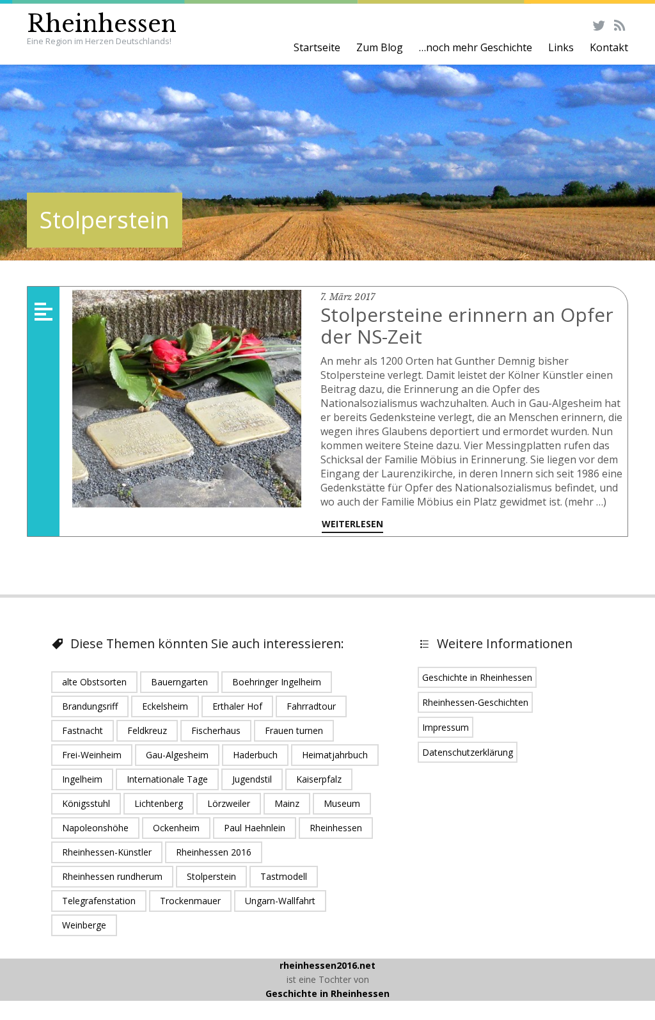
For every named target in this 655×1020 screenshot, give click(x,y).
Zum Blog (379, 47)
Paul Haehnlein (254, 828)
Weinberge (84, 925)
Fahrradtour (311, 706)
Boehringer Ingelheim (276, 682)
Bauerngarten (179, 682)
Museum (342, 803)
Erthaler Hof (237, 706)
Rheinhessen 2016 (213, 852)
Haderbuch (255, 755)
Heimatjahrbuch (335, 755)
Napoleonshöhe (95, 828)
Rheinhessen (102, 24)
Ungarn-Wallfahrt (280, 901)
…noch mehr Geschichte (475, 47)
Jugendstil (252, 779)
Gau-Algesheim (177, 755)
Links (561, 47)
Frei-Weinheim (92, 755)
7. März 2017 (347, 297)
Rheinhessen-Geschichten (475, 702)
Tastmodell (283, 876)
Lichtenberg (158, 803)
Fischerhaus (216, 730)
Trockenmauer (190, 901)
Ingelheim (82, 779)
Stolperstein (211, 876)
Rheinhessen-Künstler (107, 852)
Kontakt (609, 47)
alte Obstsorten (94, 682)
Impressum (445, 727)
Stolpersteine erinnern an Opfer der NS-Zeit (466, 325)
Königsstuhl (86, 803)
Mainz (286, 803)
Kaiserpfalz (319, 779)
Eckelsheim (165, 706)
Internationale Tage (167, 779)
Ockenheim (176, 828)
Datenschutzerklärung (467, 752)
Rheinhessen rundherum (112, 876)
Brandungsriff (90, 706)
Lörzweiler (228, 803)
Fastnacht (82, 730)
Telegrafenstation (99, 901)
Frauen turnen (294, 730)
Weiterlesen (352, 524)
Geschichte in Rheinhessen (477, 677)
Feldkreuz (147, 730)
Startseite (317, 47)
